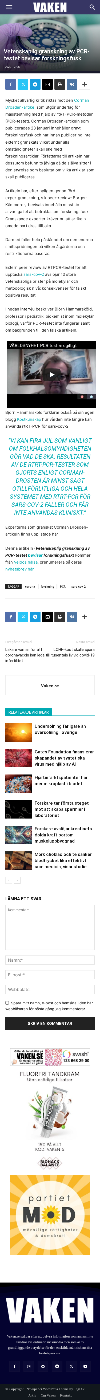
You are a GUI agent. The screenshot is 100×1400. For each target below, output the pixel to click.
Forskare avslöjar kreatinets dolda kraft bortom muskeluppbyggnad (63, 835)
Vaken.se (50, 685)
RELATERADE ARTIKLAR (29, 712)
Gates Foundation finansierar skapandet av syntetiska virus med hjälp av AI (64, 758)
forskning (47, 586)
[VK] (72, 84)
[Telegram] (35, 84)
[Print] (59, 84)
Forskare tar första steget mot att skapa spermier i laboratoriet (62, 809)
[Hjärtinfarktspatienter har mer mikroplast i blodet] (18, 783)
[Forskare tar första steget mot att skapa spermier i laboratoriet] (18, 809)
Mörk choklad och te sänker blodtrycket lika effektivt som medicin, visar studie (63, 860)
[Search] (92, 7)
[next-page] (17, 880)
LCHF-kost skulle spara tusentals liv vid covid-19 (73, 652)
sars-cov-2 (33, 274)
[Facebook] (10, 84)
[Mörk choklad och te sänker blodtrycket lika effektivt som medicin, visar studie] (18, 860)
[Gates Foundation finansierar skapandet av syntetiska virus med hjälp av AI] (18, 758)
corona (30, 586)
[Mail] (43, 1366)
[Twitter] (23, 84)
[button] (9, 7)
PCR (63, 586)
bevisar (35, 555)
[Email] (47, 84)
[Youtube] (85, 1366)
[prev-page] (8, 880)
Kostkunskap (29, 419)
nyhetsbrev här (19, 569)
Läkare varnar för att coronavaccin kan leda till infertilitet (27, 655)
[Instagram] (28, 1366)
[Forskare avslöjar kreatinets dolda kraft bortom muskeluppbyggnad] (18, 835)
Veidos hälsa (26, 562)
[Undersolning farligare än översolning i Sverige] (18, 732)
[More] (84, 84)
